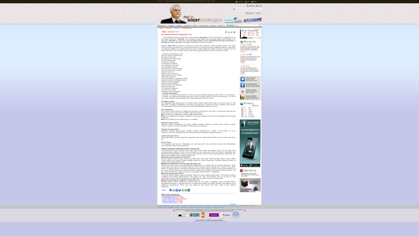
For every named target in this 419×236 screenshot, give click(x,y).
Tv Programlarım (187, 28)
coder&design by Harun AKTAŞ (218, 221)
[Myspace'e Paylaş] (177, 190)
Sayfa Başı (233, 204)
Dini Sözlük (192, 207)
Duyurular (187, 25)
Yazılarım (177, 28)
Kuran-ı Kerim (203, 25)
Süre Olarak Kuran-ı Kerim (235, 205)
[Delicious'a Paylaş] (180, 190)
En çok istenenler (162, 207)
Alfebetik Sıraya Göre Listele (248, 173)
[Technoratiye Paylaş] (186, 190)
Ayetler (252, 205)
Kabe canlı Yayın (200, 207)
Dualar (195, 25)
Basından (213, 25)
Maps (248, 1)
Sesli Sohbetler (184, 207)
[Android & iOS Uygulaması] (250, 167)
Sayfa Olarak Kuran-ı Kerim (220, 205)
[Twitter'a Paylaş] (174, 190)
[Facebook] (171, 190)
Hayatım (162, 28)
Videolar (177, 207)
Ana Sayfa (240, 1)
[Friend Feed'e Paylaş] (183, 190)
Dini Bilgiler (171, 207)
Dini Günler (247, 205)
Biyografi (171, 25)
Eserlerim (169, 28)
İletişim (255, 1)
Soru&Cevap (209, 207)
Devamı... (243, 51)
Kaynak (177, 31)
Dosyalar (179, 25)
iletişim (221, 207)
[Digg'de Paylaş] (189, 190)
